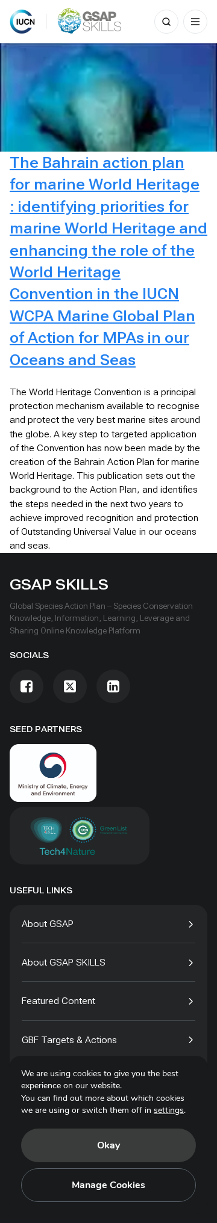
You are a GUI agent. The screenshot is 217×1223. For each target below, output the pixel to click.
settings (169, 1110)
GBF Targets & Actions (69, 1040)
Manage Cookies (108, 1185)
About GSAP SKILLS (63, 962)
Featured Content (58, 1000)
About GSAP (48, 923)
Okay (108, 1145)
